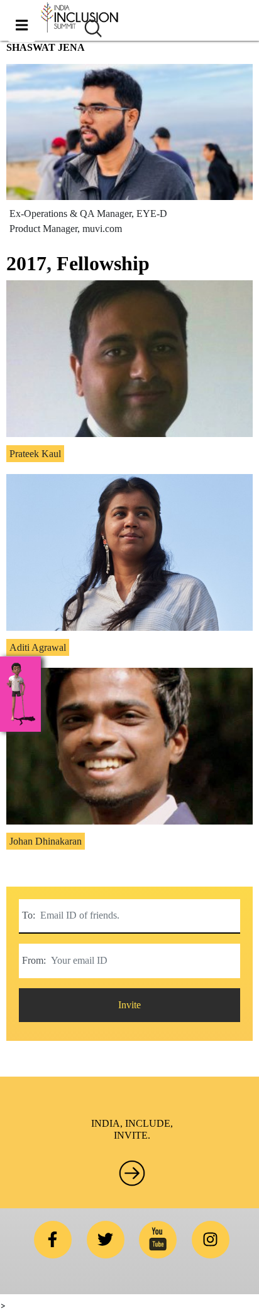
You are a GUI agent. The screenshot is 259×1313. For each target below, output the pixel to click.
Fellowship (103, 263)
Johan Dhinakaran (45, 841)
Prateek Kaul (35, 453)
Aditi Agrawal (37, 647)
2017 (26, 263)
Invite (129, 1004)
